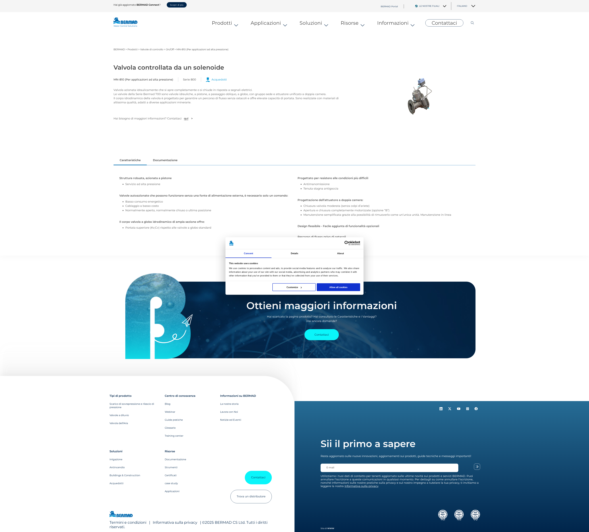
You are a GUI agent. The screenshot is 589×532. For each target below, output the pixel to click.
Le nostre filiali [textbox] (429, 6)
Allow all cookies (338, 287)
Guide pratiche (174, 419)
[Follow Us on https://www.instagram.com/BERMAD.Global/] (468, 409)
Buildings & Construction (125, 475)
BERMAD (119, 49)
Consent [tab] (248, 253)
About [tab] (340, 253)
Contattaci (444, 23)
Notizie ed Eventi (230, 419)
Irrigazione (116, 459)
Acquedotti (116, 483)
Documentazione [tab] (165, 160)
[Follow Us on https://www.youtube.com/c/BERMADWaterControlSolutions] (459, 409)
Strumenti (171, 467)
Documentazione (175, 459)
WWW (330, 528)
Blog (167, 403)
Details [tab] (294, 253)
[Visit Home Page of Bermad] (121, 514)
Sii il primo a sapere (368, 443)
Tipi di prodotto (121, 396)
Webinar (170, 411)
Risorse (349, 23)
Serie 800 (189, 79)
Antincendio (117, 467)
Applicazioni (266, 23)
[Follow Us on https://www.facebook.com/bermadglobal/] (476, 409)
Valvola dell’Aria (119, 423)
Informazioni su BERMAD (238, 396)
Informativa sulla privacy (175, 522)
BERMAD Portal (389, 6)
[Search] (469, 23)
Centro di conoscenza (180, 396)
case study (171, 483)
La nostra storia (229, 403)
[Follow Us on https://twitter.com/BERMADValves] (450, 409)
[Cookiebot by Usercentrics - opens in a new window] (346, 243)
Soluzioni (311, 23)
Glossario (170, 427)
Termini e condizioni (128, 522)
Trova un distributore (251, 496)
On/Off (170, 49)
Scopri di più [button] (176, 5)
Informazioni (393, 23)
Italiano (462, 6)
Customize (292, 287)
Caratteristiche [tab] (130, 160)
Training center (174, 435)
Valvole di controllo (151, 49)
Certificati (171, 475)
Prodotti (222, 23)
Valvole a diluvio (119, 415)
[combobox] (432, 6)
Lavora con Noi (229, 411)
